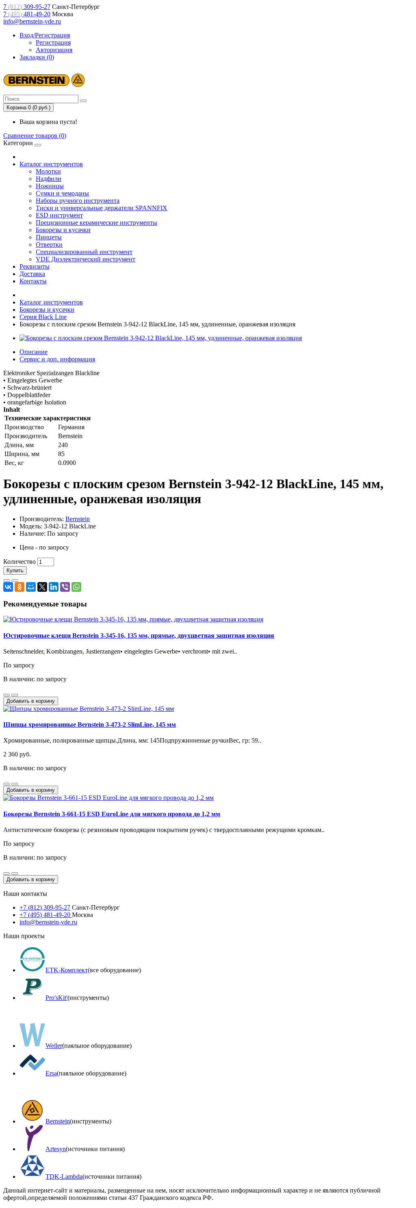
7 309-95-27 (26, 6)
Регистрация (53, 42)
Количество (19, 561)
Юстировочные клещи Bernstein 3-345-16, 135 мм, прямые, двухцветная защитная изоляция (138, 635)
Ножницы (50, 186)
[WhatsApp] (76, 587)
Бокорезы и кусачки (63, 229)
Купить (15, 570)
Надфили (48, 178)
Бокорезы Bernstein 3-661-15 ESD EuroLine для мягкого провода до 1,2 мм (111, 813)
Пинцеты (49, 237)
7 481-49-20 (26, 14)
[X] (42, 587)
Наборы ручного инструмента (77, 200)
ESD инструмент (59, 215)
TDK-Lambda (64, 1176)
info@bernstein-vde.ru (32, 21)
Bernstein (77, 518)
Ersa (51, 1073)
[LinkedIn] (53, 587)
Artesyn (56, 1148)
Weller (54, 1045)
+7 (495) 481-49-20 (46, 914)
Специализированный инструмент (84, 251)
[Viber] (65, 587)
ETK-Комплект (67, 970)
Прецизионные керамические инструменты (96, 222)
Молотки (48, 171)
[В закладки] (6, 580)
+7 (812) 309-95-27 (45, 907)
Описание (34, 351)
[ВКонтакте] (8, 587)
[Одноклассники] (19, 587)
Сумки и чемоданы (62, 193)
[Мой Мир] (31, 587)
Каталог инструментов (51, 164)
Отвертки (49, 244)
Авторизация (54, 49)
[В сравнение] (14, 580)
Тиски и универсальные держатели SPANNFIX (101, 207)
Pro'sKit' (56, 997)
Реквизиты (35, 266)
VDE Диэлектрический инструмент (85, 259)
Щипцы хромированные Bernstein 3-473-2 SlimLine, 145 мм (89, 724)
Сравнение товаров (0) (34, 135)
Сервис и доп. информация (57, 359)
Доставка (32, 273)
